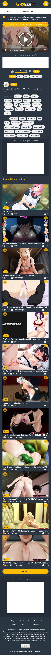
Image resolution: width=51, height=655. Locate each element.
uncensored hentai (12, 127)
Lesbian (34, 96)
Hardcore (8, 105)
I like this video (12, 71)
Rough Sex (9, 109)
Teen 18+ (19, 109)
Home (8, 11)
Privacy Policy (33, 621)
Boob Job (17, 100)
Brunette (27, 100)
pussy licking (37, 131)
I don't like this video (30, 71)
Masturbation (25, 105)
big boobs (31, 118)
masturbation (39, 127)
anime (22, 118)
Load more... (25, 571)
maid (7, 123)
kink (39, 118)
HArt (13, 84)
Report (19, 76)
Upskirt (7, 113)
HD (16, 105)
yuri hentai (15, 123)
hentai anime (22, 135)
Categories (28, 11)
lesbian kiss (26, 127)
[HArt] (6, 84)
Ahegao (8, 100)
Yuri (39, 109)
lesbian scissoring (22, 131)
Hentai (26, 96)
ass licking (9, 131)
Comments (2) (36, 76)
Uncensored (30, 109)
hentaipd (14, 118)
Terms (43, 621)
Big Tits (18, 96)
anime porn (34, 135)
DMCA (14, 624)
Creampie (36, 100)
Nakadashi (37, 105)
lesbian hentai (28, 123)
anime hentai (10, 135)
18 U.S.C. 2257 (25, 624)
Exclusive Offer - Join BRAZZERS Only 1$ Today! (25, 24)
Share (26, 76)
